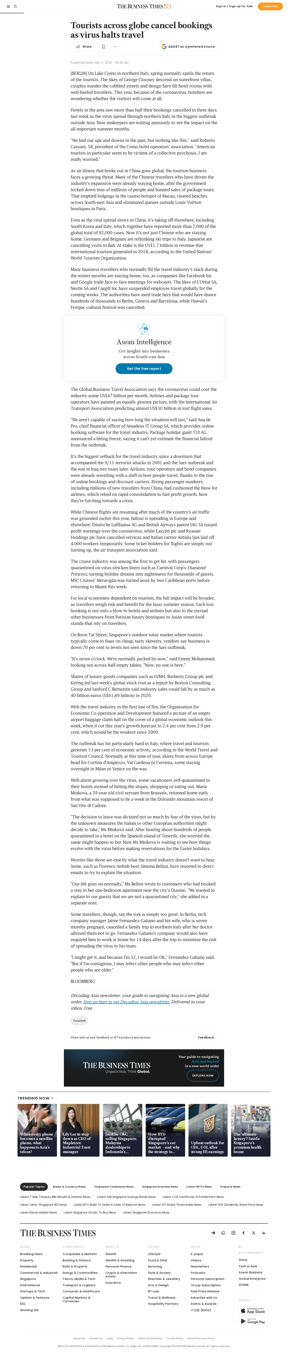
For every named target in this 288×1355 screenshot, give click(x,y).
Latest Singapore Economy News (146, 1212)
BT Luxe (153, 1291)
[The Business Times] (140, 6)
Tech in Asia (248, 1266)
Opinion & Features (34, 1298)
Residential (28, 1266)
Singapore (28, 1279)
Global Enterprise (252, 1279)
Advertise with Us (204, 1298)
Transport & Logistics (79, 1285)
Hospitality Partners (163, 1304)
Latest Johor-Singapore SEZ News (43, 1205)
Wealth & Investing (119, 1260)
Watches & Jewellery (164, 1279)
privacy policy (125, 1338)
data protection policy (201, 1338)
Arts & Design (158, 1285)
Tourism (79, 1021)
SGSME (244, 1285)
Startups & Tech (32, 1291)
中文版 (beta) (201, 1310)
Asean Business (250, 1272)
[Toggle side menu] (8, 6)
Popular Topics (33, 1186)
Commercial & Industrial (39, 1273)
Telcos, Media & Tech (79, 1279)
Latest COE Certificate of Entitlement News (193, 1197)
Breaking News (31, 1254)
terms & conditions (150, 1338)
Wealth (110, 1254)
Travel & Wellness (161, 1298)
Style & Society (159, 1273)
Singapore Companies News (114, 1186)
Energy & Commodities (80, 1273)
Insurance (113, 1283)
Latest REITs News (199, 1186)
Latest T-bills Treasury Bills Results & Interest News (55, 1197)
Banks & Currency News (69, 1186)
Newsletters (200, 1266)
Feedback (206, 1037)
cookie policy (175, 1338)
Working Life (29, 1310)
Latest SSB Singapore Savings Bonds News (126, 1197)
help (110, 1338)
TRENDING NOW (33, 1098)
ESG (23, 1304)
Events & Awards (204, 1304)
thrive (243, 1260)
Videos (196, 1260)
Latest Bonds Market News (38, 1212)
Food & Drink (157, 1260)
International (30, 1285)
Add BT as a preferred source (191, 46)
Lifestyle (154, 1254)
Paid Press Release (205, 1291)
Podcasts (198, 1273)
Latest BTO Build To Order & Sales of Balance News (109, 1205)
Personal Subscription (207, 1279)
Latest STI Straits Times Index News (176, 1205)
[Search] (15, 6)
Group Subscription (206, 1285)
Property (26, 1260)
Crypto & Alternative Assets (121, 1274)
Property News (230, 1186)
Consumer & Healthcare (81, 1291)
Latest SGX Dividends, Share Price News (235, 1205)
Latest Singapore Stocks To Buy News (90, 1212)
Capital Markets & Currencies (76, 1299)
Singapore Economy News (160, 1186)
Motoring (155, 1266)
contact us (96, 1338)
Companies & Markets (80, 1254)
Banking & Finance (77, 1260)
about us (79, 1338)
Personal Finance (118, 1266)
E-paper (197, 1254)
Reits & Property (75, 1266)
